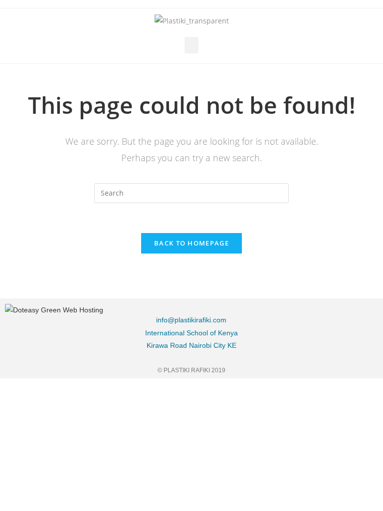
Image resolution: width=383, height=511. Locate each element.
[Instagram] (365, 315)
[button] (191, 45)
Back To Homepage (191, 243)
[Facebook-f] (315, 315)
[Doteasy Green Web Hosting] (54, 309)
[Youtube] (365, 340)
